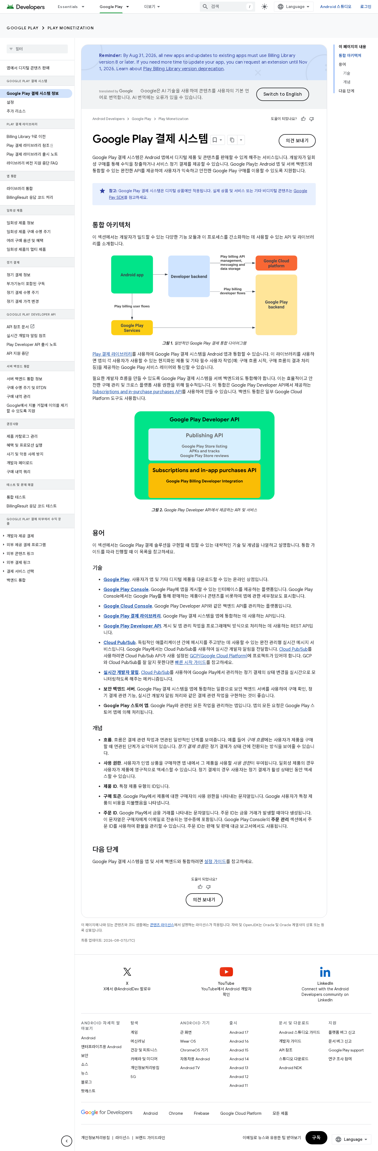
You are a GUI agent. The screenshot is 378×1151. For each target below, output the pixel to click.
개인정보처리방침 (145, 1067)
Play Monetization (71, 27)
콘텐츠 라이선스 (162, 925)
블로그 (86, 1082)
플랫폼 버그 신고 (341, 1032)
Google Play (111, 6)
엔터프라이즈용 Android (101, 1046)
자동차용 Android (195, 1058)
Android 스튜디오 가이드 (299, 1032)
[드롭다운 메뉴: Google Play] (130, 6)
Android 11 (238, 1085)
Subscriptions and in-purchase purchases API (137, 392)
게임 (134, 1032)
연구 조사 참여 (340, 1058)
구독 (316, 1137)
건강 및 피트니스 (144, 1050)
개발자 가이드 (290, 1041)
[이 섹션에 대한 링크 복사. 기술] (107, 568)
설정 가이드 (215, 861)
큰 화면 (186, 1032)
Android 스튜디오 (335, 6)
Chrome (176, 1113)
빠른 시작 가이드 (190, 662)
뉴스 (84, 1073)
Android (88, 1037)
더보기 (149, 6)
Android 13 (238, 1067)
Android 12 (238, 1076)
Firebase (201, 1113)
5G (133, 1076)
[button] (36, 536)
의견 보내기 (297, 141)
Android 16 (239, 1041)
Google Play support (346, 1050)
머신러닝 (138, 1041)
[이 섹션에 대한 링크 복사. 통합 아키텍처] (136, 225)
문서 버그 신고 (340, 1041)
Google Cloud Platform (241, 1113)
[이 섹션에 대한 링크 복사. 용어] (110, 533)
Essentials (68, 6)
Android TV (190, 1067)
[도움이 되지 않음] (311, 119)
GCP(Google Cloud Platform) (218, 656)
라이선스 (122, 1138)
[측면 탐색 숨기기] (66, 1141)
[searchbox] (37, 49)
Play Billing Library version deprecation (183, 69)
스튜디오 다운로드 (294, 1058)
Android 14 (239, 1058)
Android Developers (108, 118)
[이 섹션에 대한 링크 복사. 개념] (107, 728)
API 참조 (285, 1050)
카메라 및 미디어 (144, 1058)
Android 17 (238, 1032)
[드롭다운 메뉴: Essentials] (85, 6)
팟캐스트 (88, 1090)
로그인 (365, 6)
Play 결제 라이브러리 (112, 354)
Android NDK (290, 1067)
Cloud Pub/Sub (293, 649)
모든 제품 (280, 1113)
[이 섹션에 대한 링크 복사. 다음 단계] (124, 850)
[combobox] (227, 7)
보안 (84, 1055)
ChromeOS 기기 (194, 1050)
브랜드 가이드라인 (150, 1138)
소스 (84, 1064)
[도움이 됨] (303, 119)
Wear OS (188, 1041)
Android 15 (238, 1050)
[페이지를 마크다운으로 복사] (232, 140)
